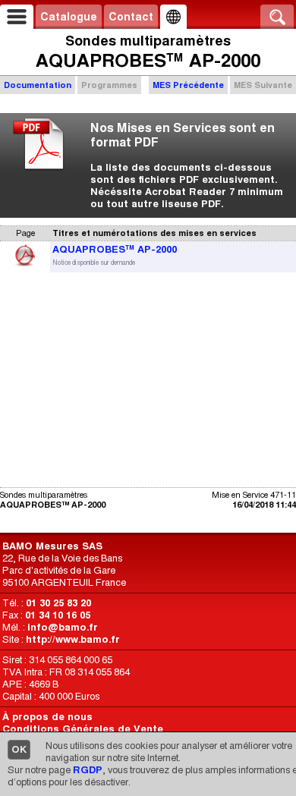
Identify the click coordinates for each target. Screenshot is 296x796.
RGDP (87, 770)
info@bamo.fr (62, 627)
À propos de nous (47, 716)
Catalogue (68, 17)
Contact (131, 17)
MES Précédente (188, 85)
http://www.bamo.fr (73, 639)
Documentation (37, 85)
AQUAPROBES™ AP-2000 (114, 249)
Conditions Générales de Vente (82, 729)
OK (19, 749)
